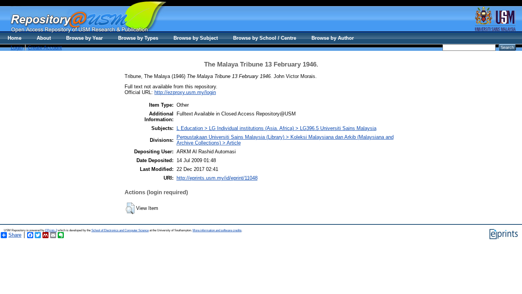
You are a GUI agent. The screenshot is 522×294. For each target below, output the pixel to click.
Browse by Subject (195, 38)
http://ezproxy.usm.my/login (185, 92)
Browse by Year (84, 38)
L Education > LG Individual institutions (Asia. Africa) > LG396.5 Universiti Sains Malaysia (276, 128)
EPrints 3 (51, 230)
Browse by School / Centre (264, 38)
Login (17, 47)
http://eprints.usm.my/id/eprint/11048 (217, 178)
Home (14, 38)
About (44, 38)
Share (14, 235)
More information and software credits (217, 230)
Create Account (45, 47)
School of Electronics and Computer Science (120, 230)
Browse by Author (332, 38)
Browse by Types (138, 38)
